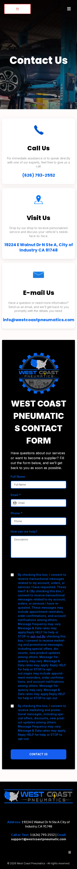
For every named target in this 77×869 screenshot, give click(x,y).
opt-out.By (38, 636)
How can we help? (24, 531)
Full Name (18, 476)
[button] (68, 9)
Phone (16, 513)
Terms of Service (49, 567)
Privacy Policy (25, 567)
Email (16, 495)
